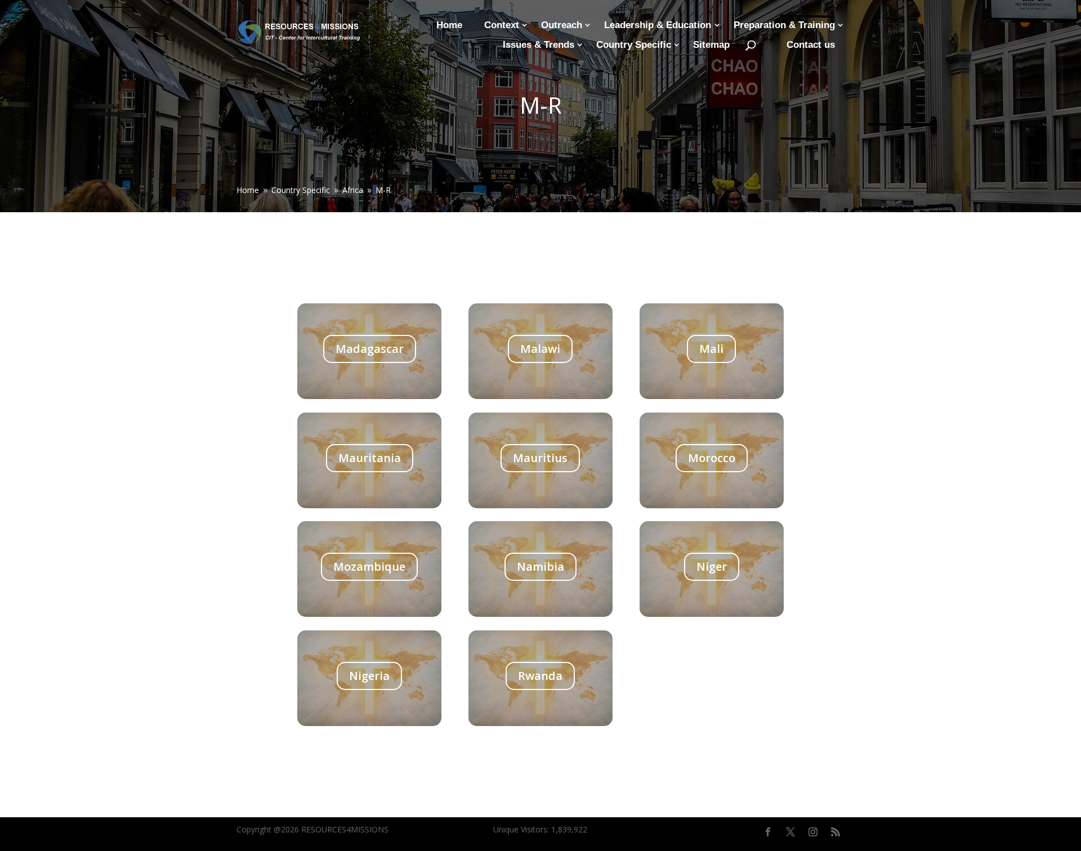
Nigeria (369, 675)
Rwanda (540, 675)
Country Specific (633, 44)
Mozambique (369, 566)
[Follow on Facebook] (768, 832)
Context (501, 25)
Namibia (540, 566)
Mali (711, 348)
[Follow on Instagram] (813, 832)
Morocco (711, 457)
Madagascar (370, 348)
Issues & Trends (538, 44)
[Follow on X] (790, 832)
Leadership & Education (657, 25)
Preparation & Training (784, 25)
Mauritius (540, 457)
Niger (711, 566)
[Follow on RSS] (836, 832)
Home (449, 25)
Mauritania (369, 457)
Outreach (561, 25)
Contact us (811, 44)
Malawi (540, 348)
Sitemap (711, 44)
